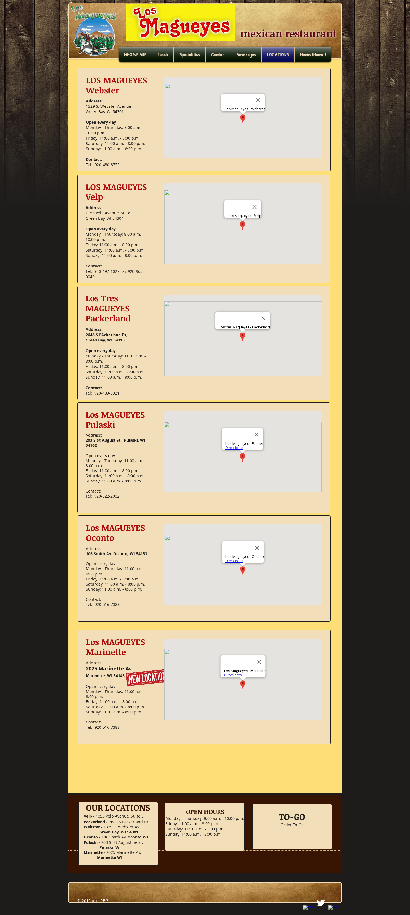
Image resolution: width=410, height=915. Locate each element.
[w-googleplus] (333, 910)
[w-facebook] (308, 910)
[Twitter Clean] (320, 903)
